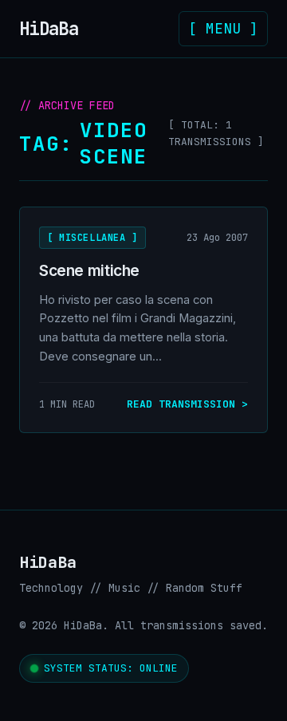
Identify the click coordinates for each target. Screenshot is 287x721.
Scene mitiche (89, 270)
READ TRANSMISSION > (187, 404)
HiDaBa (53, 29)
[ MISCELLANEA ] (92, 237)
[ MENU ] (223, 28)
